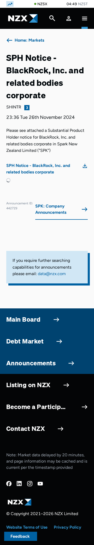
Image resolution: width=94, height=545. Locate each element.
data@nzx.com (52, 273)
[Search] (52, 19)
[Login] (68, 18)
